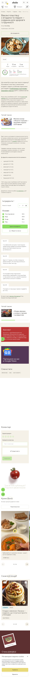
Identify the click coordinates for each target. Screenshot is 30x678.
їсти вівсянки (20, 191)
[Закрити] (27, 656)
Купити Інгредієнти (15, 226)
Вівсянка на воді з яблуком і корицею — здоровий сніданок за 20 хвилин (21, 121)
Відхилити (15, 674)
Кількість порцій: (6, 205)
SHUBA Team (6, 557)
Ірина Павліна (6, 617)
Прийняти (15, 670)
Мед (6, 222)
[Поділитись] (3, 494)
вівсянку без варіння (15, 296)
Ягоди (6, 219)
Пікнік (6, 6)
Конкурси (19, 6)
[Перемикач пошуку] (2, 2)
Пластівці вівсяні (9, 214)
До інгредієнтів (15, 33)
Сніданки (15, 11)
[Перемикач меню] (27, 2)
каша (10, 372)
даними (15, 141)
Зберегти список (16, 231)
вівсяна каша (4, 372)
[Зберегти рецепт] (3, 490)
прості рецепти (16, 372)
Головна (3, 11)
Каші (20, 11)
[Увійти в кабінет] (23, 2)
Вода (6, 216)
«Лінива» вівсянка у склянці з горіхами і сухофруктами (20, 313)
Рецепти (9, 11)
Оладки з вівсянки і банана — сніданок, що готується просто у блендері (14, 613)
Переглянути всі (15, 506)
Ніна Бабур (7, 25)
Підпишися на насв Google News (11, 360)
